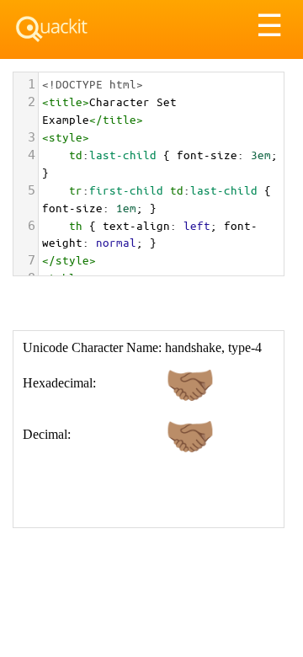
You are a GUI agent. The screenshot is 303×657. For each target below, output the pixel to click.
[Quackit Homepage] (51, 29)
